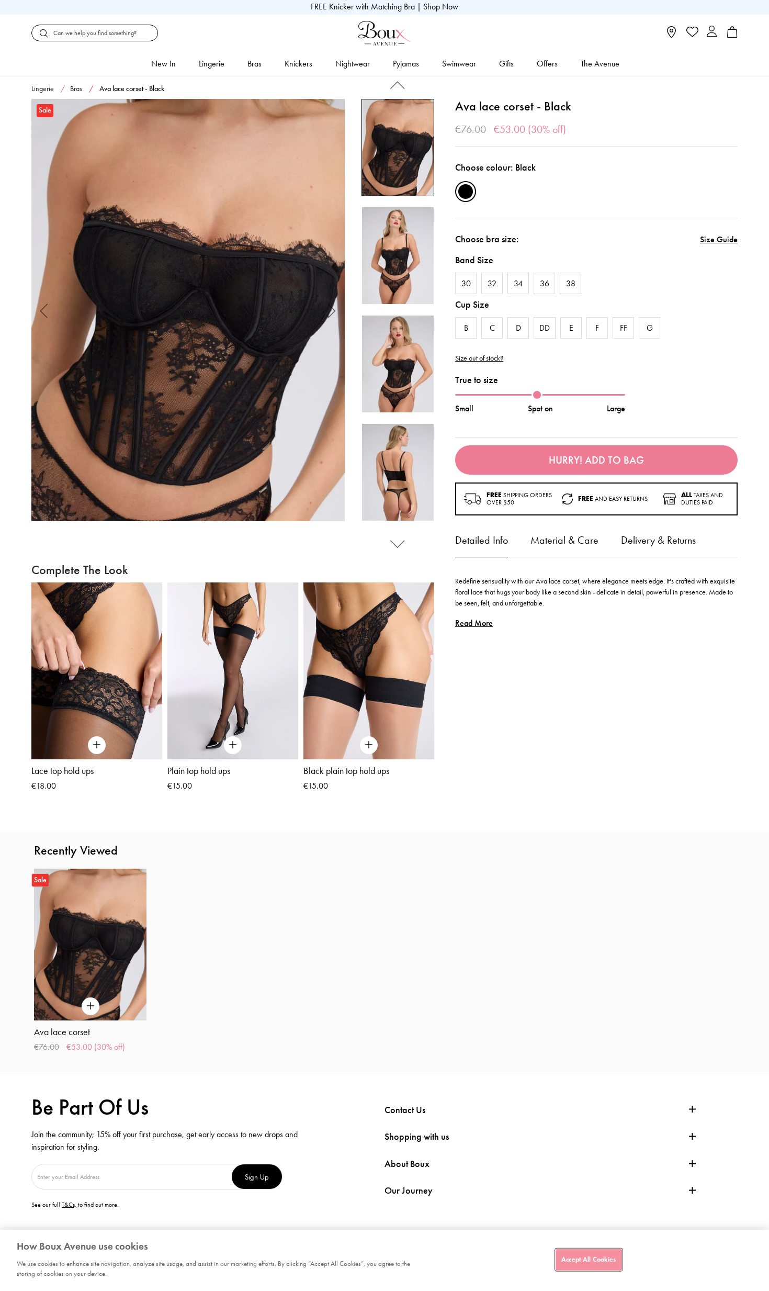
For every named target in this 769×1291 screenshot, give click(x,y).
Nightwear (352, 64)
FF (623, 328)
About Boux (406, 1164)
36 (544, 283)
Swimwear (459, 64)
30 (466, 283)
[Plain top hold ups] (232, 670)
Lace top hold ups (62, 771)
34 (518, 283)
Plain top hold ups (198, 771)
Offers (547, 64)
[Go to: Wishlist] (691, 33)
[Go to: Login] (712, 33)
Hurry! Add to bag (596, 460)
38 (570, 283)
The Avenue (600, 64)
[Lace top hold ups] (96, 670)
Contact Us (404, 1110)
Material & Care (564, 540)
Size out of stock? (479, 358)
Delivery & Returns (658, 540)
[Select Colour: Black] (465, 191)
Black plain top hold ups (346, 771)
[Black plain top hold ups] (368, 670)
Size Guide (719, 239)
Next (332, 310)
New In (163, 64)
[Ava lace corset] (188, 310)
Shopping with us (416, 1136)
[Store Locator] (671, 35)
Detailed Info (481, 540)
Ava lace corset (62, 1032)
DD (544, 328)
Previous (44, 310)
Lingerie (211, 64)
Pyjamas (406, 64)
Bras (254, 64)
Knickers (298, 64)
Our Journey (408, 1190)
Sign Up (257, 1176)
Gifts (506, 64)
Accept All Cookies (588, 1259)
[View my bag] (732, 35)
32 (492, 283)
